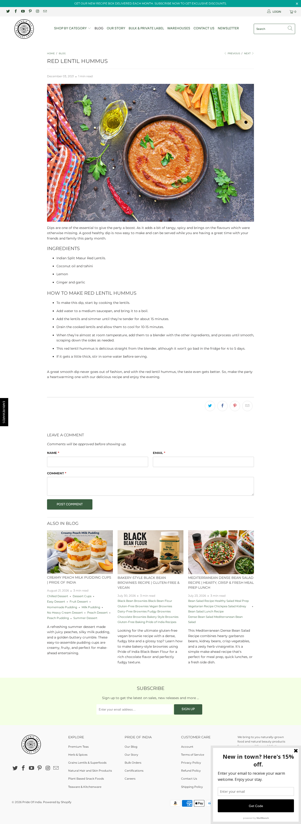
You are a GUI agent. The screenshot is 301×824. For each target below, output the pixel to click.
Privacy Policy (191, 762)
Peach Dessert (97, 612)
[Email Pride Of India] (45, 11)
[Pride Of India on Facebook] (15, 11)
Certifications (134, 770)
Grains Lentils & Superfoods (87, 762)
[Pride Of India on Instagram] (37, 11)
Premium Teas (78, 746)
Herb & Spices (77, 754)
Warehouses (178, 28)
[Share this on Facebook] (222, 406)
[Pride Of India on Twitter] (8, 11)
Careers (130, 778)
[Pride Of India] (26, 29)
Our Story (116, 28)
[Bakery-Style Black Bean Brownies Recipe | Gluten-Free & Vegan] (150, 552)
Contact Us (204, 28)
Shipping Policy (192, 787)
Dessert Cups (82, 596)
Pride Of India (32, 802)
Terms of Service (192, 754)
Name (53, 453)
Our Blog (131, 746)
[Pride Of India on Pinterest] (30, 11)
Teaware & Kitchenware (84, 787)
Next (247, 53)
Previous (233, 53)
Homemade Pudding (62, 607)
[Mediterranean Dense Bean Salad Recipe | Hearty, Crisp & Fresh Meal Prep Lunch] (221, 552)
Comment (56, 473)
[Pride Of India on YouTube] (23, 11)
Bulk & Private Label (146, 28)
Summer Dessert (85, 618)
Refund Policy (191, 770)
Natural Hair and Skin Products (90, 770)
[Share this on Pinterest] (235, 406)
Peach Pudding (58, 618)
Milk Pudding (91, 607)
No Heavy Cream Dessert (65, 612)
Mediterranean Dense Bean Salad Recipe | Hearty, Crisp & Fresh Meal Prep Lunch (221, 583)
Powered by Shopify (57, 802)
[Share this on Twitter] (210, 406)
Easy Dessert (56, 601)
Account (187, 746)
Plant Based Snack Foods (86, 778)
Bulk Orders (133, 762)
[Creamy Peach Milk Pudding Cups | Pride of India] (80, 552)
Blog (99, 28)
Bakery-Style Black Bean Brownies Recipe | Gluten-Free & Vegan (148, 583)
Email (159, 453)
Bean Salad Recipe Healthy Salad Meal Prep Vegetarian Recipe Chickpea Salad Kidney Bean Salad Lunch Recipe (218, 606)
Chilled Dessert (57, 596)
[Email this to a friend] (247, 406)
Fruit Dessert (79, 601)
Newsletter (228, 28)
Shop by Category (70, 28)
